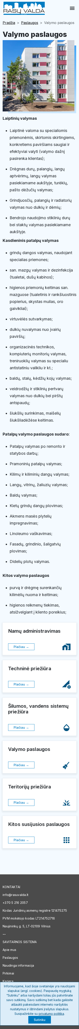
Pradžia (9, 23)
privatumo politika (51, 1013)
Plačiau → (21, 647)
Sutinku (39, 1020)
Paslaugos (29, 23)
